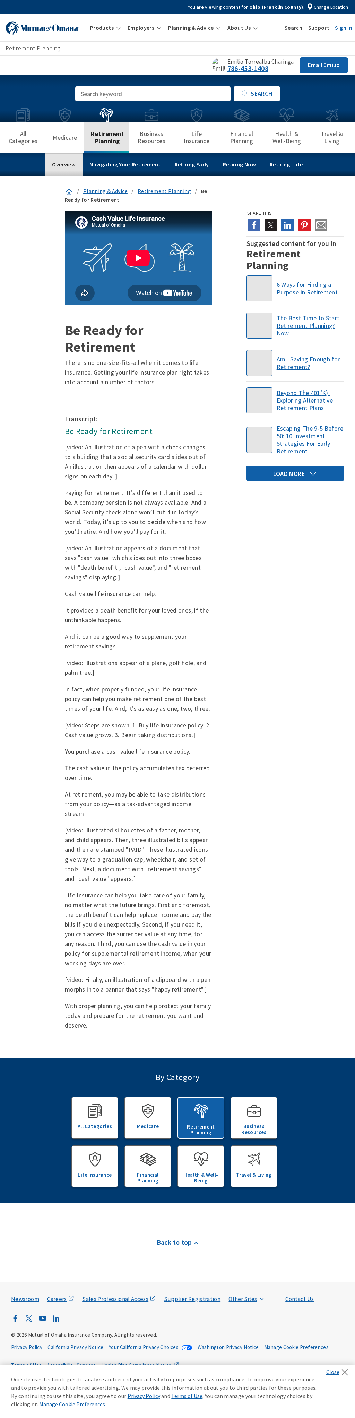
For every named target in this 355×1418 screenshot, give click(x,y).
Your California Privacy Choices (144, 1347)
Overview (64, 164)
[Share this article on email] (321, 225)
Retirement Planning (107, 137)
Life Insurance (196, 137)
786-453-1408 (247, 68)
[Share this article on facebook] (254, 225)
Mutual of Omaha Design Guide (259, 1285)
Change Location (331, 7)
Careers (57, 1299)
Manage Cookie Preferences (296, 1347)
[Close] (339, 1370)
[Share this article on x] (271, 225)
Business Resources (151, 137)
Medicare (65, 137)
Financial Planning (241, 137)
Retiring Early (192, 164)
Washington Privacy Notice (228, 1347)
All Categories (23, 137)
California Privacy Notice (75, 1347)
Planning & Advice (105, 190)
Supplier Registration (192, 1299)
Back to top (174, 1242)
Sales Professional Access (115, 1299)
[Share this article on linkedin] (287, 225)
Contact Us (299, 1299)
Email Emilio (324, 65)
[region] (177, 1391)
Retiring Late (286, 164)
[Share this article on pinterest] (304, 225)
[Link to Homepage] (69, 190)
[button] (105, 28)
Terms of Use (186, 1395)
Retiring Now (239, 164)
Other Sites (242, 1299)
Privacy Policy (26, 1347)
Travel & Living (332, 137)
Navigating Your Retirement (125, 164)
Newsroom (25, 1299)
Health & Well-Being (286, 137)
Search (261, 94)
